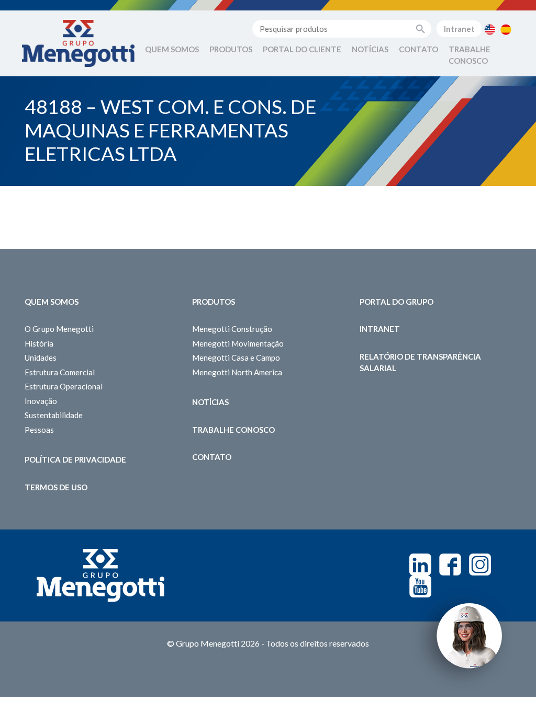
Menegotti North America (237, 372)
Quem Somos (172, 49)
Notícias (370, 49)
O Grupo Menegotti (59, 328)
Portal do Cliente (302, 49)
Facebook (450, 564)
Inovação (41, 401)
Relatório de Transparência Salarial (420, 362)
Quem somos (52, 301)
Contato (418, 49)
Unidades (41, 357)
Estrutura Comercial (60, 372)
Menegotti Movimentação (238, 343)
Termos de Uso (56, 487)
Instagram (480, 564)
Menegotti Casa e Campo (236, 357)
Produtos (230, 49)
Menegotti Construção (232, 328)
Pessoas (39, 429)
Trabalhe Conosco (469, 55)
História (39, 343)
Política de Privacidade (75, 459)
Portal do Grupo (396, 301)
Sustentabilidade (54, 415)
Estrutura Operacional (64, 386)
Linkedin (420, 564)
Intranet (459, 28)
